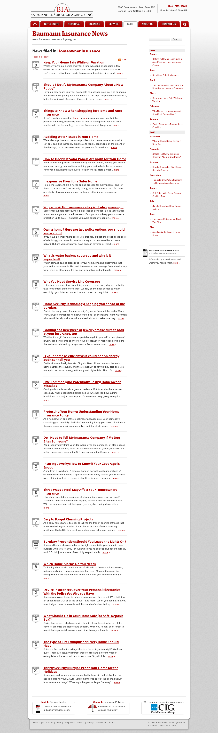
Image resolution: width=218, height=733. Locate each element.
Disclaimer (101, 722)
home (76, 118)
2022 (152, 132)
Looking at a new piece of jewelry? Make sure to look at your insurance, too (83, 332)
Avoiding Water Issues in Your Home (70, 136)
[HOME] (35, 24)
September (155, 175)
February (154, 106)
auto (85, 118)
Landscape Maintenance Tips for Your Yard (167, 220)
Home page (38, 722)
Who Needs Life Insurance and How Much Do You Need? (166, 112)
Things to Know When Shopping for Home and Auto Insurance (82, 112)
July (152, 201)
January (154, 119)
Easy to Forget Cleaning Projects (68, 519)
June (152, 70)
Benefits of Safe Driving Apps (165, 75)
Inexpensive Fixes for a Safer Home (70, 181)
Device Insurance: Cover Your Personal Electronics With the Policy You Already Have (81, 591)
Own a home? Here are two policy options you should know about (84, 231)
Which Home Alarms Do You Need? (69, 564)
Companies (69, 722)
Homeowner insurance (78, 50)
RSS (124, 59)
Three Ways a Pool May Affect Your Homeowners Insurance (80, 491)
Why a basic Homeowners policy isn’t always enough (83, 207)
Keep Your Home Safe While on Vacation (73, 62)
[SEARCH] (185, 24)
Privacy (90, 722)
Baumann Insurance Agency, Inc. (62, 10)
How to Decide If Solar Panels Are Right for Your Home (84, 159)
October (154, 161)
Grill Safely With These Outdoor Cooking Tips (166, 194)
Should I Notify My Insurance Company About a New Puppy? (83, 86)
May (152, 227)
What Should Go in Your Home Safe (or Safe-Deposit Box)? (83, 618)
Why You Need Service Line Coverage (71, 281)
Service (80, 722)
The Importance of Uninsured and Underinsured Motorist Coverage (167, 86)
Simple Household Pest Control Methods (167, 207)
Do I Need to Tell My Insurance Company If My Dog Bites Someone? (81, 439)
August (153, 54)
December (155, 135)
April (152, 80)
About (58, 722)
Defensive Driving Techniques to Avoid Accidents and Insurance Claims (167, 62)
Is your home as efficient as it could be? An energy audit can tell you (81, 358)
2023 (152, 50)
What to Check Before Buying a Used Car (166, 142)
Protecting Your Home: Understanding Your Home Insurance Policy (81, 413)
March (153, 93)
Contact (49, 722)
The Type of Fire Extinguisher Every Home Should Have (81, 644)
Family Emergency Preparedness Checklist (167, 125)
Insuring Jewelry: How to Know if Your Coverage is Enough (81, 465)
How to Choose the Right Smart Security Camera (167, 168)
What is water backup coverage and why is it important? (77, 257)
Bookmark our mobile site (164, 250)
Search (176, 39)
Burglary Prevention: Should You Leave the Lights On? (84, 541)
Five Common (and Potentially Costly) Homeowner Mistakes (82, 384)
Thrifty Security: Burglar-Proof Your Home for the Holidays (80, 670)
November (155, 149)
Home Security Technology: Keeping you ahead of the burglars (84, 306)
